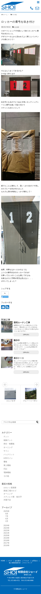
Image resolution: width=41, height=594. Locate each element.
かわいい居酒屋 (10, 488)
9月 (6, 514)
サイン (6, 451)
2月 (6, 521)
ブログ (10, 561)
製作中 (17, 340)
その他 (16, 27)
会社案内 (18, 561)
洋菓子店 (7, 500)
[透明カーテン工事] (7, 326)
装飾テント (8, 440)
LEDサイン (8, 458)
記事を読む (26, 334)
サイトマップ (27, 563)
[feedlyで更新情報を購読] (3, 307)
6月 (6, 519)
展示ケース (19, 358)
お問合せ (35, 561)
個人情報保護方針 (15, 563)
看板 (5, 462)
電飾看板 (7, 472)
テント (6, 437)
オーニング (8, 447)
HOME (3, 561)
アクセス (26, 561)
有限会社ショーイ (21, 589)
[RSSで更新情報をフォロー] (7, 307)
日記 (5, 469)
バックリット (9, 454)
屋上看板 (7, 465)
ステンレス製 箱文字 (13, 497)
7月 (6, 516)
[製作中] (7, 344)
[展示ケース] (7, 362)
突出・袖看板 (9, 444)
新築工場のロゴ (10, 491)
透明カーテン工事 (22, 322)
